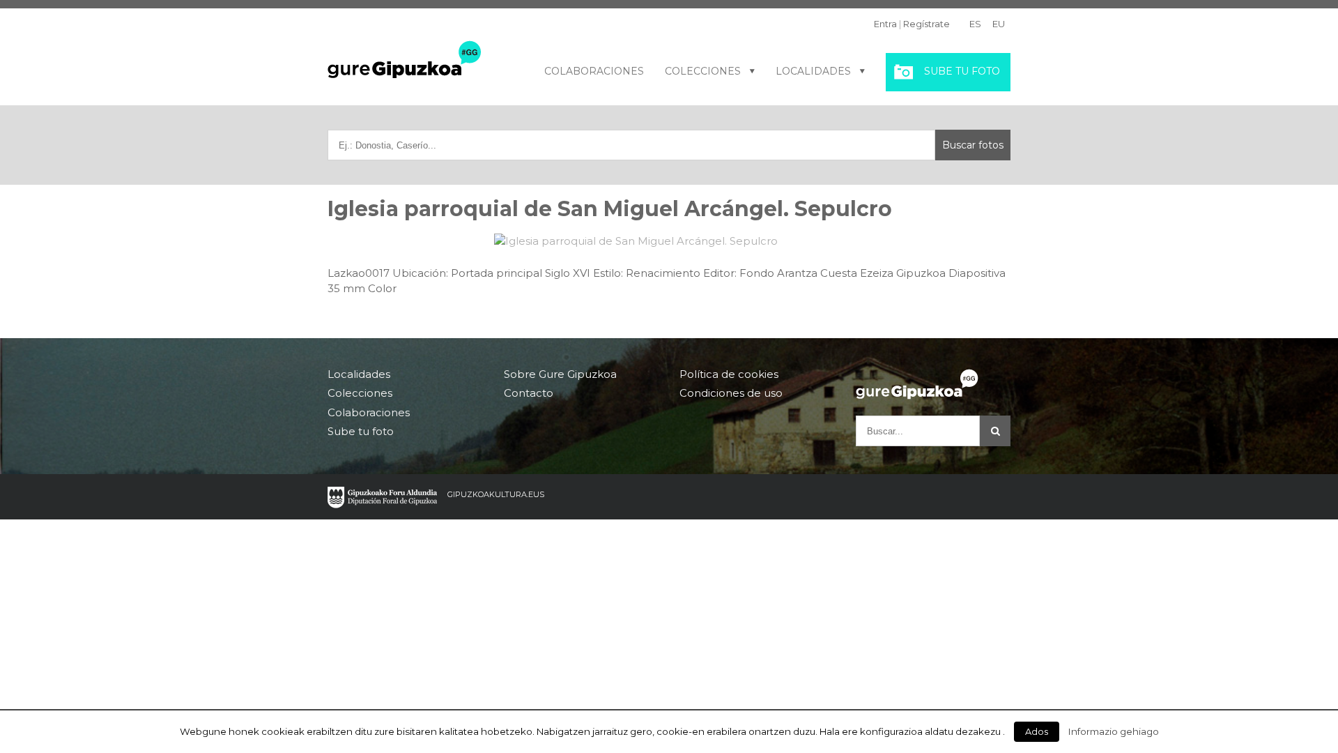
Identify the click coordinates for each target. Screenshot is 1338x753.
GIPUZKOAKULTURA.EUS (495, 494)
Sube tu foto (962, 71)
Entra (885, 23)
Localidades (813, 71)
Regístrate (926, 23)
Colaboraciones (594, 71)
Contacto (528, 393)
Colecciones (703, 71)
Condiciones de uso (731, 393)
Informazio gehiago (1113, 731)
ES (975, 23)
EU (998, 23)
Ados (1036, 731)
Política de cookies (728, 374)
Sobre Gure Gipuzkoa (560, 374)
